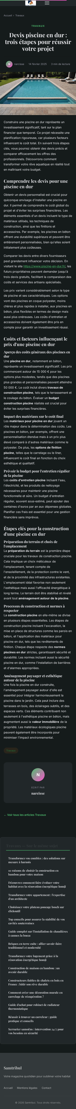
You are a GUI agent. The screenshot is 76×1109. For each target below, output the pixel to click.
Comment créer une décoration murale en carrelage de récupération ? (35, 994)
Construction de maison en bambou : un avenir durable (34, 970)
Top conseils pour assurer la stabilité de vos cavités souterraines (36, 921)
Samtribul (13, 1067)
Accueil (8, 15)
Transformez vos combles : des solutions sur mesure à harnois (36, 860)
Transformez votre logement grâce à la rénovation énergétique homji (33, 958)
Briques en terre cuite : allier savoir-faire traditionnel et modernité (35, 945)
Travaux (19, 15)
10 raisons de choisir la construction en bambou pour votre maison (33, 872)
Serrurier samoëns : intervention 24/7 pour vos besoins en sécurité (36, 1031)
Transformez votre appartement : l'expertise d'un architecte (36, 897)
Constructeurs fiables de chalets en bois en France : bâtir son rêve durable (35, 982)
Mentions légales (27, 1087)
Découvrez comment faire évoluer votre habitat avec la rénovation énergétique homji (37, 884)
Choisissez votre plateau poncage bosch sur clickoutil (36, 909)
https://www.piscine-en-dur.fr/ (44, 266)
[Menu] (47, 3)
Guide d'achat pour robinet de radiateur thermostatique (34, 1006)
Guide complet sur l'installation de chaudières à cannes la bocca (38, 933)
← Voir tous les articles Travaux (25, 815)
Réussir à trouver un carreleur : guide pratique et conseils (32, 1019)
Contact (46, 1087)
